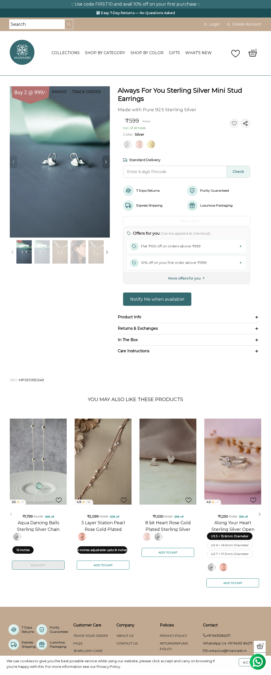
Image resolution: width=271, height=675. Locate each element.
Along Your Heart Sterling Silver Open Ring (232, 525)
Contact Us (127, 643)
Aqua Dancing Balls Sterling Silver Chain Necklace (38, 525)
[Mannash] (27, 52)
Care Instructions (133, 351)
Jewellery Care (88, 651)
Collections (66, 52)
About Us (124, 636)
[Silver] (128, 144)
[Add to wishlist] (234, 123)
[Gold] (151, 144)
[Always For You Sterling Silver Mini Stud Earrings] (60, 162)
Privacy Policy (173, 636)
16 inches (23, 550)
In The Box (128, 339)
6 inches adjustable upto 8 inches (102, 550)
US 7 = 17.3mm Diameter (230, 554)
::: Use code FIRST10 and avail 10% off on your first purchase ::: (135, 4)
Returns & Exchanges (138, 328)
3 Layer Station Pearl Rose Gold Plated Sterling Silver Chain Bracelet (103, 525)
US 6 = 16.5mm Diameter (230, 545)
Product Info (129, 317)
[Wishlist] (236, 53)
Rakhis (59, 91)
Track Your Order (90, 636)
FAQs (77, 643)
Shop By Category (105, 52)
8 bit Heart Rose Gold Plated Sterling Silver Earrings (168, 525)
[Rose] (139, 144)
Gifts (174, 52)
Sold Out (38, 565)
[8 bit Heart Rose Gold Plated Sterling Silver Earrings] (167, 462)
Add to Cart (103, 565)
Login (214, 24)
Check (238, 171)
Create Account (246, 24)
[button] (13, 162)
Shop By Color (147, 52)
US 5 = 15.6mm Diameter (230, 536)
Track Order (86, 91)
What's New (198, 52)
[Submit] (69, 24)
